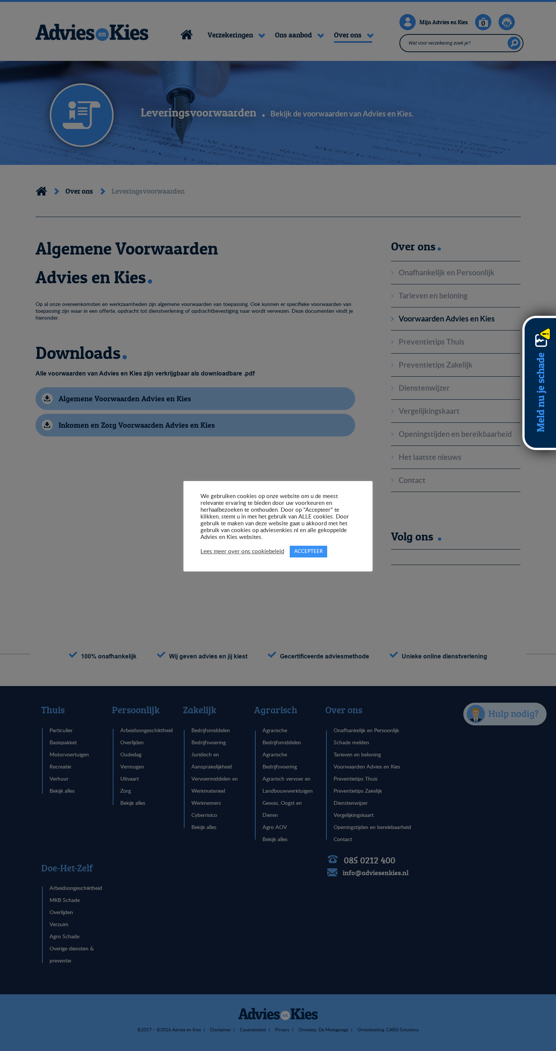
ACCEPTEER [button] (308, 551)
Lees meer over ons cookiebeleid (242, 551)
